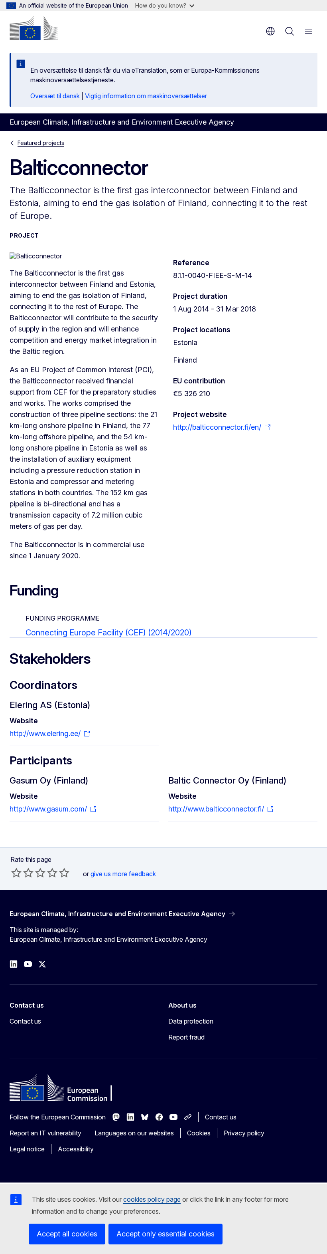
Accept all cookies (67, 1234)
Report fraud (186, 1037)
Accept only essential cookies (165, 1234)
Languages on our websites (134, 1133)
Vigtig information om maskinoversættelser (146, 96)
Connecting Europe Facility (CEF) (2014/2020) (109, 632)
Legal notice (27, 1149)
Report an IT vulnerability (45, 1133)
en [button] (270, 31)
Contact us (25, 1021)
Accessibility (76, 1149)
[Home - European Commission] (34, 28)
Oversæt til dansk (55, 96)
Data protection (190, 1021)
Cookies (199, 1133)
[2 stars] (22, 872)
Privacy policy (244, 1133)
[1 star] (16, 872)
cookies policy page (152, 1199)
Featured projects (41, 142)
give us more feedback (123, 874)
